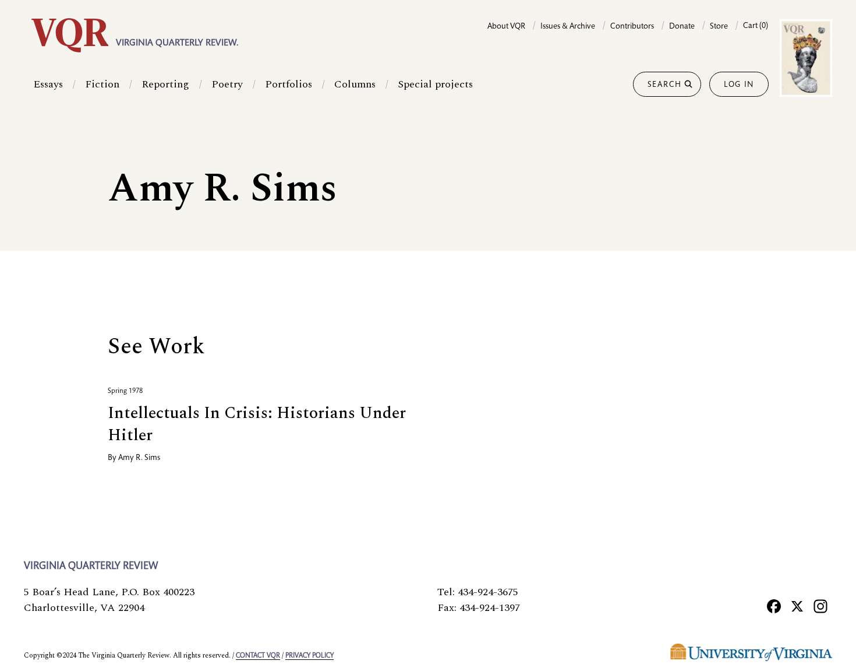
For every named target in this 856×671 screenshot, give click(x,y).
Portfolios (288, 84)
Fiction (102, 84)
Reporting (165, 84)
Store (719, 27)
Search (665, 85)
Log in (739, 85)
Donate (682, 27)
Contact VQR (258, 655)
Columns (355, 84)
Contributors (632, 27)
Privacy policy (309, 655)
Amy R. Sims (139, 458)
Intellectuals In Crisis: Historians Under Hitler (257, 424)
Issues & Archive (567, 27)
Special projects (435, 84)
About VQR (506, 27)
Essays (48, 84)
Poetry (227, 84)
